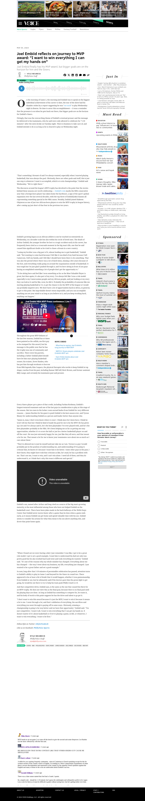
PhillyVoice (31, 23)
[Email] (84, 75)
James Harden (59, 645)
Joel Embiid (69, 645)
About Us (20, 790)
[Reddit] (76, 75)
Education (101, 121)
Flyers (41, 29)
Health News (102, 144)
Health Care (102, 384)
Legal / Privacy (80, 790)
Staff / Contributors (98, 791)
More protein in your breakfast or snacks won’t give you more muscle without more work (111, 227)
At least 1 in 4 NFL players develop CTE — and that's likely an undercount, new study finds (112, 210)
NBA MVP (85, 645)
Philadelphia (40, 645)
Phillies (57, 29)
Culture (82, 22)
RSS (113, 790)
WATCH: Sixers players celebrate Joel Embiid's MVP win (69, 352)
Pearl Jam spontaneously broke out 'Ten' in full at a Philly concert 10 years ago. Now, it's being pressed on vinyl (112, 96)
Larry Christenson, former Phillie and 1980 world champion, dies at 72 (110, 92)
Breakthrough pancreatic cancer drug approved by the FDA (110, 199)
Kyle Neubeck (34, 74)
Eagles (33, 29)
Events (96, 22)
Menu (20, 23)
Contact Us (59, 790)
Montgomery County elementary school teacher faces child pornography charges (111, 107)
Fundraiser (102, 302)
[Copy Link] (88, 75)
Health (69, 22)
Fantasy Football (70, 29)
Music (100, 156)
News (55, 22)
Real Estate (102, 267)
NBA (28, 80)
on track (67, 106)
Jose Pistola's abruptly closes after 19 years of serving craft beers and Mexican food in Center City (111, 102)
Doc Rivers (77, 645)
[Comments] (80, 75)
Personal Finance (104, 314)
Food (99, 167)
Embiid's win (60, 191)
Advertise (40, 790)
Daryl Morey (50, 645)
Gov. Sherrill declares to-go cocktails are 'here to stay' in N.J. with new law (111, 88)
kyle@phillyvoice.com (38, 641)
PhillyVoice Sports (41, 628)
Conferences (102, 337)
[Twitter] (68, 75)
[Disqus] (53, 704)
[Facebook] (65, 75)
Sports (109, 22)
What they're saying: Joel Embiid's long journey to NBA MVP (68, 346)
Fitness (100, 243)
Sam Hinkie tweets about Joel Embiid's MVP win (66, 358)
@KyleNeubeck (42, 624)
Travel (100, 278)
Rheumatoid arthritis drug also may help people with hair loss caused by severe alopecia (111, 204)
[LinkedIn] (72, 75)
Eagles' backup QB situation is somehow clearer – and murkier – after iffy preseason (112, 84)
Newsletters (84, 29)
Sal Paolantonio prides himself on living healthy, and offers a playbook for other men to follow (112, 215)
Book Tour (101, 255)
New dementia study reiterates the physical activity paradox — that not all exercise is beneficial (110, 221)
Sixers (49, 29)
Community (102, 349)
